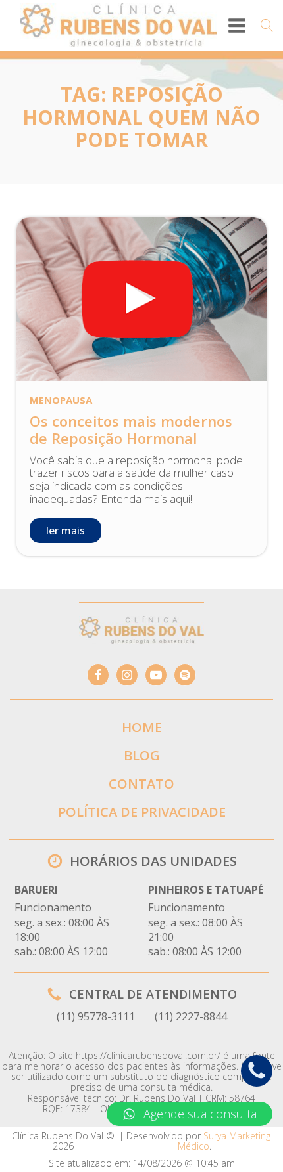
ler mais (65, 530)
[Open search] (267, 25)
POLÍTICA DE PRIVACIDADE (142, 811)
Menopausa (61, 399)
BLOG (142, 755)
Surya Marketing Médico (224, 1140)
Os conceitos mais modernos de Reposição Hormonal (131, 429)
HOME (142, 727)
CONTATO (141, 783)
